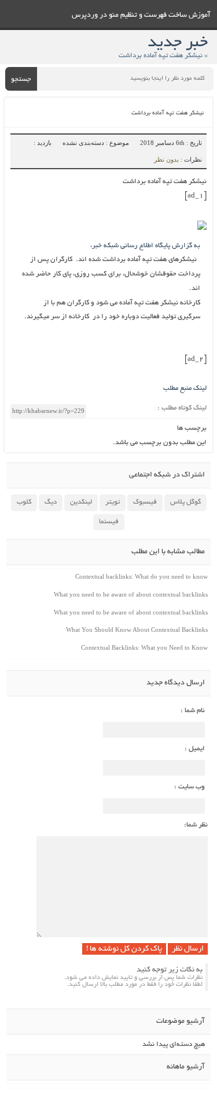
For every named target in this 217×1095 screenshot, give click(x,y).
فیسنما (109, 522)
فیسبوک (145, 502)
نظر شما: (196, 825)
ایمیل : (195, 749)
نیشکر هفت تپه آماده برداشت (167, 113)
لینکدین (81, 502)
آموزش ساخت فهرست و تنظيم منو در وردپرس (141, 16)
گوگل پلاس (185, 502)
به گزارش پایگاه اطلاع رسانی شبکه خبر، (145, 245)
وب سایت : (189, 787)
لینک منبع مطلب (185, 388)
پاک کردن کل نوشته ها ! (124, 949)
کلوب (24, 502)
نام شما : (193, 710)
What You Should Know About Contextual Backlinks (137, 629)
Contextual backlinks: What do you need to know (141, 576)
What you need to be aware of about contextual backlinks (131, 594)
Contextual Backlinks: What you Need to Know (144, 647)
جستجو (21, 79)
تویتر (112, 502)
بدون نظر (166, 159)
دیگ (51, 502)
